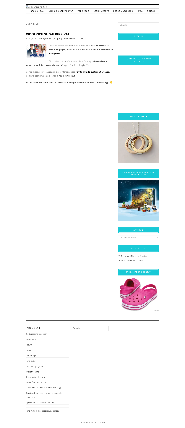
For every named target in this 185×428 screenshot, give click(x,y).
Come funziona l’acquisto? (37, 382)
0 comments (79, 38)
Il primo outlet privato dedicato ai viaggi (43, 387)
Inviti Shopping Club (34, 366)
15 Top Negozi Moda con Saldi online (134, 256)
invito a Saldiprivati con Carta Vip (93, 71)
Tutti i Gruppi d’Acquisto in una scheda (42, 410)
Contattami (31, 339)
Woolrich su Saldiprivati (48, 34)
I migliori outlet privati (61, 11)
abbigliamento (46, 38)
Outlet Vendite (32, 371)
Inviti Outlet (31, 360)
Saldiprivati (54, 53)
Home (29, 350)
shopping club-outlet (63, 38)
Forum (29, 344)
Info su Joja (37, 11)
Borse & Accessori (123, 11)
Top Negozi (84, 11)
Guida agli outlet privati (36, 377)
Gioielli (151, 11)
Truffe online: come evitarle (130, 260)
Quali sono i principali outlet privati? (41, 402)
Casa (140, 11)
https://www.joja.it (67, 75)
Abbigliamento (101, 11)
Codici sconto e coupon (36, 333)
